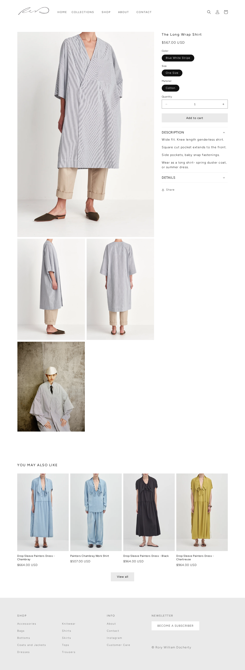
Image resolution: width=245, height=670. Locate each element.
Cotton (170, 88)
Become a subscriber (175, 626)
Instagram (114, 638)
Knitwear (69, 623)
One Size (172, 73)
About (111, 623)
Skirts (66, 638)
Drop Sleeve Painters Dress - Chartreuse (195, 557)
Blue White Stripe (178, 58)
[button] (84, 12)
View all (122, 577)
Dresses (23, 652)
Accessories (26, 623)
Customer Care (118, 645)
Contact (113, 631)
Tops (65, 645)
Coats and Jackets (31, 645)
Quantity (167, 96)
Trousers (69, 652)
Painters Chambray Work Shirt (89, 556)
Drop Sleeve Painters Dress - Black (146, 556)
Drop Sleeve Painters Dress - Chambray (36, 557)
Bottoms (23, 638)
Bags (21, 631)
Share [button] (170, 189)
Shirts (66, 631)
